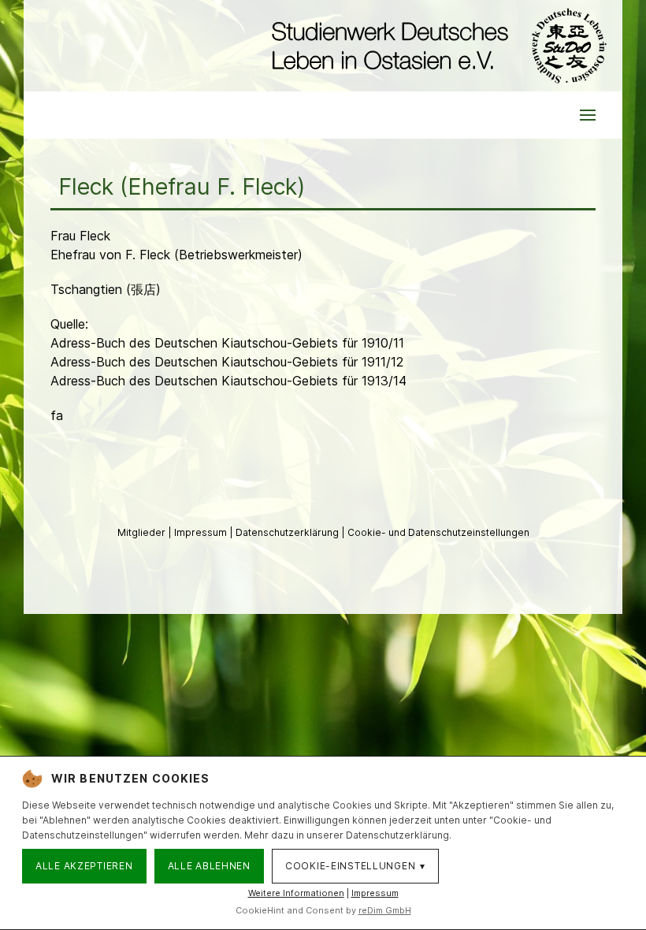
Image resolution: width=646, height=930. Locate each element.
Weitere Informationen (296, 892)
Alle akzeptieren (84, 866)
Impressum (201, 532)
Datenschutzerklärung (288, 532)
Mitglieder (142, 532)
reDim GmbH (384, 910)
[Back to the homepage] (435, 45)
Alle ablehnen (209, 866)
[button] (588, 115)
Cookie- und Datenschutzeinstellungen (438, 532)
